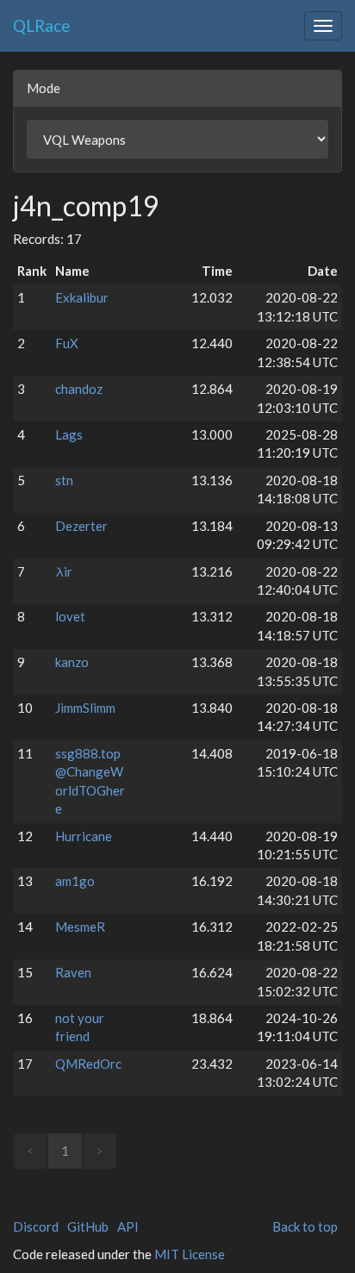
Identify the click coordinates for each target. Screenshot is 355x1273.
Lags (69, 434)
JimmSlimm (85, 707)
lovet (70, 616)
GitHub (88, 1226)
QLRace (42, 25)
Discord (36, 1226)
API (128, 1226)
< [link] (30, 1150)
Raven (73, 972)
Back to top (305, 1226)
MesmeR (80, 926)
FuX (66, 343)
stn (64, 480)
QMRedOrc (88, 1063)
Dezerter (81, 526)
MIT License (189, 1254)
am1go (75, 881)
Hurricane (83, 836)
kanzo (72, 662)
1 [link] (65, 1150)
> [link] (99, 1150)
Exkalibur (82, 297)
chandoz (79, 388)
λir (63, 571)
